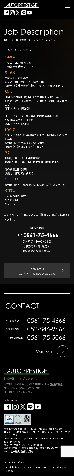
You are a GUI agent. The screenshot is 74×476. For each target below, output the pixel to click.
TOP (6, 40)
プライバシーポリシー (15, 462)
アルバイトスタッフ (18, 49)
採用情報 (21, 40)
